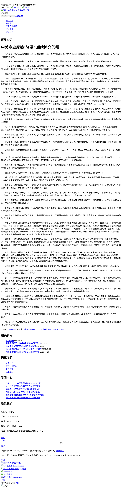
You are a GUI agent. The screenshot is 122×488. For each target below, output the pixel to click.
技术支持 (17, 463)
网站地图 (60, 451)
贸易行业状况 (11, 26)
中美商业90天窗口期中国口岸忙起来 (21, 346)
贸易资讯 (9, 29)
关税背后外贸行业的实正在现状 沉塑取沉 (23, 386)
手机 (3, 441)
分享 (3, 438)
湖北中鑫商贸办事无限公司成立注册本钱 (23, 398)
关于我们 (9, 23)
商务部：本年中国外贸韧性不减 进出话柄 (23, 383)
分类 (61, 443)
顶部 (3, 446)
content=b (12, 329)
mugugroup (19, 466)
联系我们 (9, 32)
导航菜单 (19, 16)
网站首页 (9, 21)
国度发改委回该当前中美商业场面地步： (23, 352)
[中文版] (15, 8)
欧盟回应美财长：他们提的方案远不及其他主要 (44, 329)
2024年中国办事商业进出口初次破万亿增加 (24, 349)
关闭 (4, 480)
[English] (26, 8)
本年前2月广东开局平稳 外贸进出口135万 (23, 389)
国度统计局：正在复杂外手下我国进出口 (23, 392)
